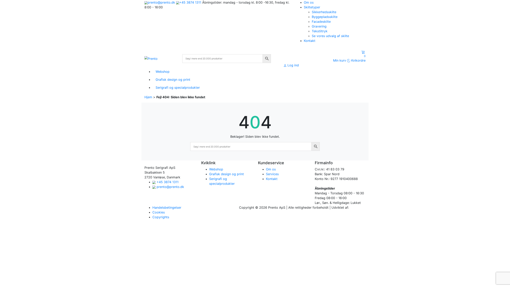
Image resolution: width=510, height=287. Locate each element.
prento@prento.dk (161, 2)
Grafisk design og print (226, 174)
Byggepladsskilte (324, 17)
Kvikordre (358, 60)
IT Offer (355, 207)
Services (272, 174)
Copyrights (160, 217)
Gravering (319, 26)
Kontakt (309, 41)
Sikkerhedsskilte (324, 12)
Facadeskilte (321, 22)
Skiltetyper (312, 7)
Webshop (216, 169)
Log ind (293, 65)
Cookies (158, 212)
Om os (309, 2)
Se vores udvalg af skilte (330, 36)
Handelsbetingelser (166, 207)
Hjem (148, 97)
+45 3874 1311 (190, 2)
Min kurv (349, 58)
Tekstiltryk (320, 31)
